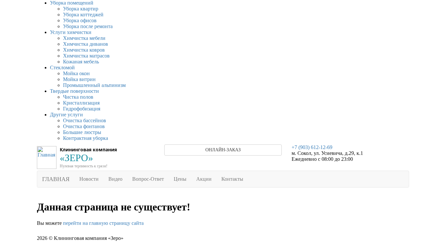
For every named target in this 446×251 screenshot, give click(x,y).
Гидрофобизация (81, 108)
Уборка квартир (80, 8)
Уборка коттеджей (83, 14)
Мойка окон (76, 73)
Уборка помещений (71, 3)
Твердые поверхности (74, 91)
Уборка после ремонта (88, 26)
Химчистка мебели (84, 38)
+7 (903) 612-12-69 (312, 147)
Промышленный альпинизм (94, 85)
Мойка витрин (79, 79)
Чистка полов (78, 97)
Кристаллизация (81, 103)
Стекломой (62, 67)
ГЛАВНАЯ (56, 179)
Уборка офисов (80, 20)
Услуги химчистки (70, 32)
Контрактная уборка (85, 138)
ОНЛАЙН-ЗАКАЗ (223, 149)
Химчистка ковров (84, 50)
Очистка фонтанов (84, 126)
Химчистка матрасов (86, 56)
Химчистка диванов (85, 44)
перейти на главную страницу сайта (103, 223)
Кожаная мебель (81, 61)
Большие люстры (82, 132)
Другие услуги (66, 114)
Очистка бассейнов (84, 120)
